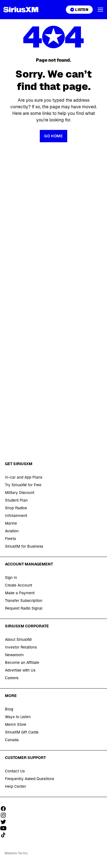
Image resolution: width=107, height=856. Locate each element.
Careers (11, 677)
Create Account (18, 585)
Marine (11, 523)
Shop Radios (16, 507)
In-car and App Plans (23, 477)
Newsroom (14, 654)
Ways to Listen (18, 716)
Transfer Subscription (23, 600)
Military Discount (19, 492)
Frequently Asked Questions (29, 778)
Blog (9, 709)
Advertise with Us (20, 670)
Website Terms (15, 853)
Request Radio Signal (24, 608)
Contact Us (15, 771)
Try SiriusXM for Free (23, 484)
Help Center (15, 786)
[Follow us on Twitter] (5, 821)
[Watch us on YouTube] (5, 828)
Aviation (12, 530)
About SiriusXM (18, 639)
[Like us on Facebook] (5, 808)
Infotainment (16, 515)
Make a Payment (20, 592)
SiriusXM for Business (24, 546)
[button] (100, 9)
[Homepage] (20, 9)
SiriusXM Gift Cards (21, 732)
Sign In (11, 577)
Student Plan (16, 500)
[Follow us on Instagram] (5, 815)
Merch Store (15, 724)
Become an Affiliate (22, 662)
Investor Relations (21, 647)
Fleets (10, 538)
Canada (12, 739)
